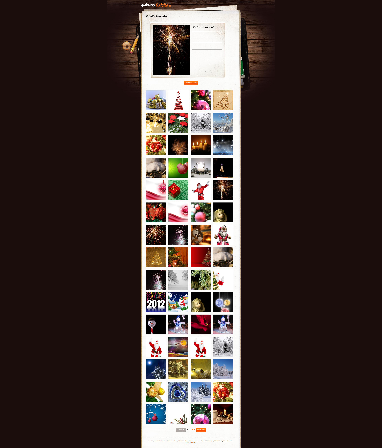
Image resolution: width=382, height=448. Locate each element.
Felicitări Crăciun (182, 441)
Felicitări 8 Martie (227, 441)
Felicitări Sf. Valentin (159, 441)
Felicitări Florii (218, 441)
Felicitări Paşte (208, 441)
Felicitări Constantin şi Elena (196, 441)
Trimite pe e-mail (191, 82)
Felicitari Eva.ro (156, 5)
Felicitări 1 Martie (191, 443)
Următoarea (201, 429)
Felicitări (150, 441)
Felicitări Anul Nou (171, 441)
